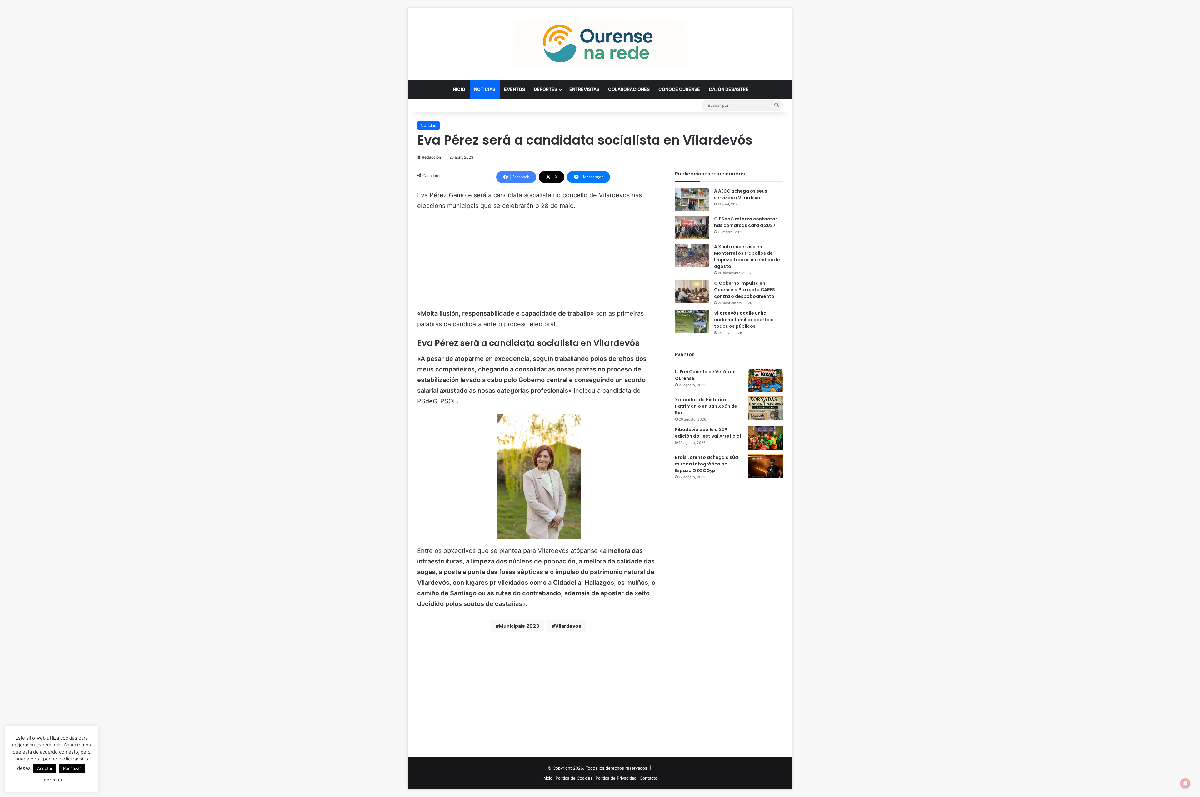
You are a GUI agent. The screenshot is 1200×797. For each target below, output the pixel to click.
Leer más (51, 780)
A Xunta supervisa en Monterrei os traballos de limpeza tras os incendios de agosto (747, 256)
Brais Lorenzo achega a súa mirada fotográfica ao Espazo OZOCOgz (706, 464)
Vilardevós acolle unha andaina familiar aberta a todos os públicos (744, 319)
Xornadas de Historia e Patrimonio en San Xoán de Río (706, 406)
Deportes (545, 89)
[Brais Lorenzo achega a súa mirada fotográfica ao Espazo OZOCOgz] (765, 466)
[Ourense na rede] (600, 43)
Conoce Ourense (679, 89)
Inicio (458, 89)
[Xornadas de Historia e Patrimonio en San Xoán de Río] (765, 408)
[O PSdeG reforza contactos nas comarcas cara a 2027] (692, 227)
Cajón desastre (728, 89)
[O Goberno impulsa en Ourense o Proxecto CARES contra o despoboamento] (692, 291)
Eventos (514, 89)
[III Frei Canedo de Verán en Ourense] (765, 380)
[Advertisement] (539, 262)
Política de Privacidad (616, 777)
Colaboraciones (629, 89)
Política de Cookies (574, 777)
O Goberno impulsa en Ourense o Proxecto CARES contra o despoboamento (744, 289)
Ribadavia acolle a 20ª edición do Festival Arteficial (708, 432)
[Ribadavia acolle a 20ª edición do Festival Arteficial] (765, 438)
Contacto (649, 777)
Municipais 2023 (519, 626)
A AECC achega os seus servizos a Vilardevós (740, 194)
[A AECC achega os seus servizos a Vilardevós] (692, 199)
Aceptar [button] (44, 768)
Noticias (484, 89)
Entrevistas (584, 89)
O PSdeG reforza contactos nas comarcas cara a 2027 (746, 222)
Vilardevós (568, 626)
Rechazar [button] (72, 768)
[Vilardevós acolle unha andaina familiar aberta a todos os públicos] (692, 321)
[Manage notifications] (1185, 783)
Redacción (431, 157)
